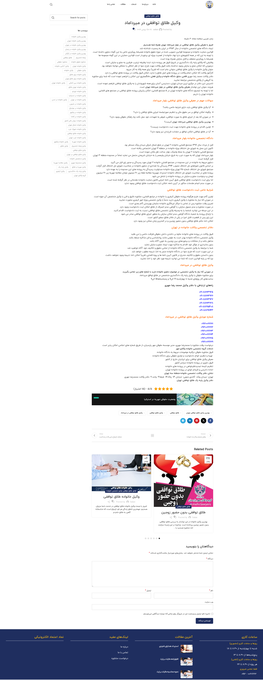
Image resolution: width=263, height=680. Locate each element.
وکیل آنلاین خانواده (62, 66)
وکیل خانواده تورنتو (79, 91)
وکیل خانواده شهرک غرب (77, 129)
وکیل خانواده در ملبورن (78, 104)
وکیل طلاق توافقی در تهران (76, 154)
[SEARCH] (53, 17)
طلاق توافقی (150, 16)
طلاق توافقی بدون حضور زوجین (183, 512)
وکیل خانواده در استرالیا (77, 95)
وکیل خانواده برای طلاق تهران (75, 78)
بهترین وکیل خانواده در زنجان (75, 49)
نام (211, 590)
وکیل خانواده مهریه (79, 141)
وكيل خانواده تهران (79, 66)
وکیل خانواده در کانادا (78, 116)
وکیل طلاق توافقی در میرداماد (132, 413)
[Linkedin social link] (190, 420)
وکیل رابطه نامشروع (79, 146)
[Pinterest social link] (196, 420)
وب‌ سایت (209, 602)
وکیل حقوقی (81, 70)
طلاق (157, 16)
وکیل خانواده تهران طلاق (77, 87)
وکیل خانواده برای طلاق (78, 74)
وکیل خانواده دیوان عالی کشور (75, 120)
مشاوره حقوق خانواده (78, 61)
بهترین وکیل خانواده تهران (76, 40)
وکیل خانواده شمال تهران (77, 125)
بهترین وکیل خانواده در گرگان (75, 53)
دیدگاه (209, 558)
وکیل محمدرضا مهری (78, 162)
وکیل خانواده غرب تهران (77, 137)
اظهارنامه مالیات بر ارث (169, 659)
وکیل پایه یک (63, 167)
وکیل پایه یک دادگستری (77, 171)
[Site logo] (209, 4)
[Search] (51, 4)
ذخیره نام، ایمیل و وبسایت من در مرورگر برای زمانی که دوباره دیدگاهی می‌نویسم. (176, 613)
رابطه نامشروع (81, 57)
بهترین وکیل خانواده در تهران (75, 45)
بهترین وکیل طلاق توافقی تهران (198, 413)
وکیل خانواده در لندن (59, 99)
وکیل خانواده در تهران (78, 99)
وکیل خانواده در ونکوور (78, 112)
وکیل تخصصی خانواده (114, 491)
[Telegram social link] (183, 420)
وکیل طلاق (64, 146)
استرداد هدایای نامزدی (168, 646)
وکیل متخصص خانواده (78, 158)
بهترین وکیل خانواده (79, 36)
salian (155, 29)
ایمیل (148, 590)
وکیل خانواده (68, 70)
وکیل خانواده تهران (58, 83)
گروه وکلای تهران (80, 175)
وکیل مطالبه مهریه (60, 162)
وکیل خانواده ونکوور (61, 141)
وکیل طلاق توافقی (156, 413)
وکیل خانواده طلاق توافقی (121, 496)
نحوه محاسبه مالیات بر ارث (167, 672)
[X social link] (203, 420)
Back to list (152, 435)
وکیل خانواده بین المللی (77, 83)
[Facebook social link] (210, 420)
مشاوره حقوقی (62, 61)
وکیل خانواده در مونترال (77, 108)
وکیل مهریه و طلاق (79, 167)
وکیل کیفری (60, 171)
